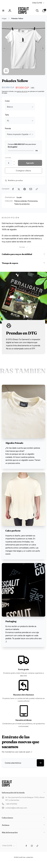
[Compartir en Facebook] (13, 189)
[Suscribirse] (40, 762)
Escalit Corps (22, 857)
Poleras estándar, (20, 201)
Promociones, (33, 201)
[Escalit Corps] (7, 786)
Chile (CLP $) (37, 3)
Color (7, 101)
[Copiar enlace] (37, 189)
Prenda (8, 128)
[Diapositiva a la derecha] (42, 48)
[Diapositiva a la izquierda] (4, 48)
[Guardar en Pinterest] (24, 189)
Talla (7, 115)
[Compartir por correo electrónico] (30, 189)
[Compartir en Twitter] (19, 189)
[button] (3, 10)
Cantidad (8, 157)
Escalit (19, 197)
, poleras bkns (29, 857)
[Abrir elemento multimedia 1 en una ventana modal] (23, 48)
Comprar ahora (23, 170)
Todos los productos (22, 204)
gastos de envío (22, 91)
